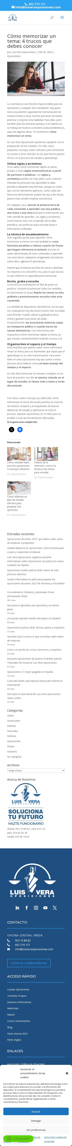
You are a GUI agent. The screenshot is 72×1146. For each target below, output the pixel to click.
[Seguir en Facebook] (27, 908)
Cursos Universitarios (18, 1021)
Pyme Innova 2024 (17, 1033)
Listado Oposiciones (18, 989)
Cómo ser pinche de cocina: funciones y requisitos (34, 649)
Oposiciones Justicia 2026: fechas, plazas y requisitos (35, 627)
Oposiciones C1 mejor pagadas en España (30, 671)
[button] (67, 1073)
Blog (9, 1027)
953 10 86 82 (23, 940)
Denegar (36, 1120)
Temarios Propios (17, 995)
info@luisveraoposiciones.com (34, 949)
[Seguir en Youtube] (45, 908)
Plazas (10, 746)
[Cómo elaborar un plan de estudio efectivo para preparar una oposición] (19, 488)
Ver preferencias (36, 1130)
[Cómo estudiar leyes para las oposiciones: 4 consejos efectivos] (19, 454)
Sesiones (12, 751)
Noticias (11, 736)
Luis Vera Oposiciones (23, 52)
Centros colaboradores (29, 963)
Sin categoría (14, 756)
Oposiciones (14, 56)
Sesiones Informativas (19, 1002)
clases (10, 715)
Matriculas (12, 1008)
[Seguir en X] (55, 908)
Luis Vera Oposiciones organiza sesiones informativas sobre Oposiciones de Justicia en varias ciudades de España (35, 561)
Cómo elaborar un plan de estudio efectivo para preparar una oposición (17, 503)
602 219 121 (22, 945)
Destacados (13, 720)
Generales (12, 731)
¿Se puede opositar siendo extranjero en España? (34, 618)
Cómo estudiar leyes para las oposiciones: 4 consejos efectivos (18, 466)
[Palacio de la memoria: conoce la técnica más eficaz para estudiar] (46, 454)
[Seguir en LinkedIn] (17, 908)
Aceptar (36, 1111)
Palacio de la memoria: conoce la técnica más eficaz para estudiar (45, 467)
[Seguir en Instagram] (36, 908)
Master (11, 1014)
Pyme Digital (14, 1039)
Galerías (11, 725)
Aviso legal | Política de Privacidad (25, 1064)
